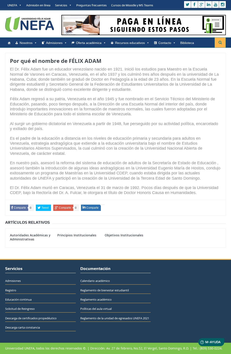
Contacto (164, 43)
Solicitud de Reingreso (20, 309)
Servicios (61, 5)
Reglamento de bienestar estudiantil (104, 290)
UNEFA (12, 5)
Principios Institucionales (76, 235)
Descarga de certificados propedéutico (31, 318)
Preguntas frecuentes (91, 5)
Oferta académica (89, 43)
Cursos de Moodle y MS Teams (132, 5)
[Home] (9, 43)
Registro (10, 290)
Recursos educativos (130, 43)
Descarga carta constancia (22, 327)
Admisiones (54, 43)
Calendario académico (95, 281)
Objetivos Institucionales (124, 235)
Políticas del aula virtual (96, 309)
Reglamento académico (96, 299)
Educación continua (18, 299)
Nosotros (26, 43)
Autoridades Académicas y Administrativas (30, 237)
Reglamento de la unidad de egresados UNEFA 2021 (114, 318)
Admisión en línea (38, 5)
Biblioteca (187, 43)
